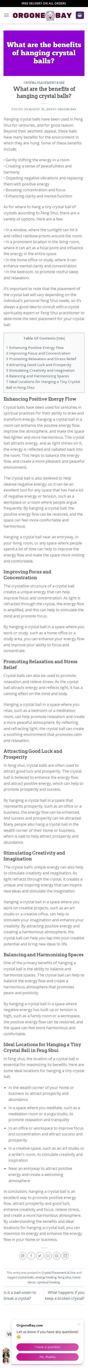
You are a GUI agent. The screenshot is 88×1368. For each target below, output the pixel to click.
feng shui (64, 1277)
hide (60, 338)
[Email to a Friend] (48, 1256)
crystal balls (26, 1277)
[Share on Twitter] (40, 1256)
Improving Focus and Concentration (38, 353)
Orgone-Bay (66, 109)
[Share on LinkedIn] (65, 1256)
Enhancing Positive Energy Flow (35, 347)
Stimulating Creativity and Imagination (40, 370)
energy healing (45, 1277)
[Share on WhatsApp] (23, 1256)
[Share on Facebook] (31, 1256)
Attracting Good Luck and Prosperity (38, 364)
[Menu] (6, 15)
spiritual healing (48, 1282)
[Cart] (80, 15)
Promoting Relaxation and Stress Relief (41, 358)
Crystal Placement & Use (44, 82)
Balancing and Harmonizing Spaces (37, 376)
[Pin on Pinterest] (57, 1256)
